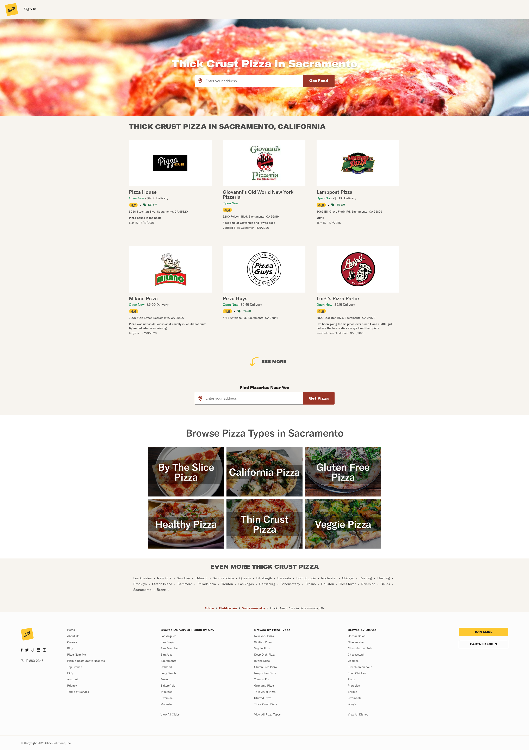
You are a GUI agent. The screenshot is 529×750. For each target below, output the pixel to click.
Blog (70, 648)
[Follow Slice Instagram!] (44, 650)
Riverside (167, 698)
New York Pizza (264, 636)
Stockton (167, 692)
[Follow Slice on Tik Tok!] (32, 650)
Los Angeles (168, 636)
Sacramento (253, 608)
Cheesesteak (356, 654)
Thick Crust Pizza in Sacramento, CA (297, 608)
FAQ (70, 673)
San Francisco (170, 648)
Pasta (351, 679)
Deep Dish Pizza (264, 654)
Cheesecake (355, 642)
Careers (72, 642)
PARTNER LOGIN (483, 644)
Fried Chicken (357, 673)
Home (71, 630)
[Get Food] (319, 81)
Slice (209, 608)
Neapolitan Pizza (265, 673)
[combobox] (254, 81)
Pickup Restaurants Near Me (86, 661)
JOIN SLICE (483, 632)
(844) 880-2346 (32, 661)
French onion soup (360, 667)
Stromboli (354, 698)
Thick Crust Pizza (265, 704)
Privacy (72, 685)
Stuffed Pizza (263, 698)
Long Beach (168, 673)
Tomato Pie (261, 679)
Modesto (166, 704)
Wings (352, 704)
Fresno (165, 679)
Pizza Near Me (76, 654)
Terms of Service (78, 692)
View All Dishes (358, 714)
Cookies (353, 661)
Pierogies (354, 685)
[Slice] (11, 9)
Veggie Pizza (262, 648)
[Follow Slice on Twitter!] (27, 650)
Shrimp (352, 692)
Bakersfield (168, 685)
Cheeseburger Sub (360, 648)
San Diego (167, 642)
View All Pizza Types (267, 714)
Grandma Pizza (264, 685)
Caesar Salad (357, 636)
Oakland (166, 667)
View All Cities (170, 714)
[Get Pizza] (319, 398)
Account (72, 679)
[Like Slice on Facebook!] (22, 650)
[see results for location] (200, 81)
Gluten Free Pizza (265, 667)
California (228, 608)
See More (274, 361)
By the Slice (262, 661)
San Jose (166, 654)
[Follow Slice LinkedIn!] (38, 650)
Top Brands (74, 667)
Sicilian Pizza (263, 642)
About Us (73, 636)
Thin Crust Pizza (265, 692)
